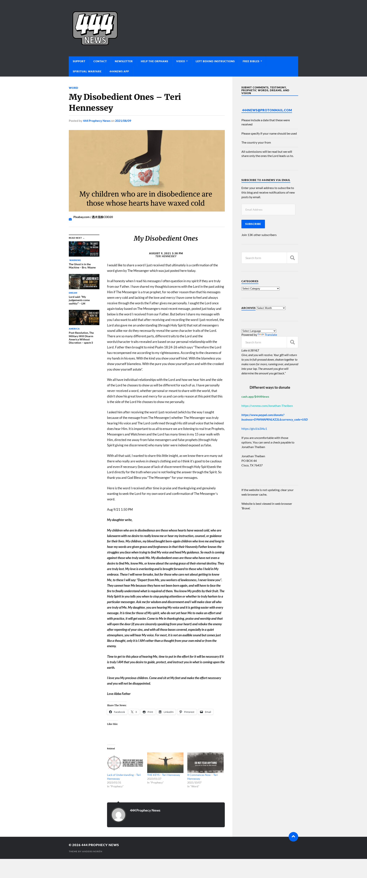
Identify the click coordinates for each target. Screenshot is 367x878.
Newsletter (124, 61)
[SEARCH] (292, 258)
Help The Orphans (154, 61)
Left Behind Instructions (215, 61)
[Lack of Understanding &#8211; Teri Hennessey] (125, 762)
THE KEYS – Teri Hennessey (163, 774)
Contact (100, 61)
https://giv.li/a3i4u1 (254, 428)
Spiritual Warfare (87, 71)
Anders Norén (92, 851)
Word (73, 87)
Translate (271, 334)
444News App (119, 71)
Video (180, 61)
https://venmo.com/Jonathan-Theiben (267, 405)
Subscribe (253, 223)
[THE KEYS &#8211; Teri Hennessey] (165, 762)
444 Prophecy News (96, 120)
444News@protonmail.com (267, 110)
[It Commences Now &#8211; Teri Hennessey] (205, 762)
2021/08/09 (123, 120)
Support (79, 61)
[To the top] (293, 837)
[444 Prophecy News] (183, 28)
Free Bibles (251, 61)
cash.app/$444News (255, 396)
